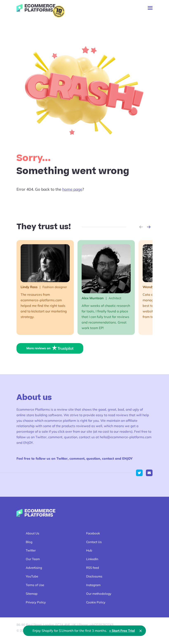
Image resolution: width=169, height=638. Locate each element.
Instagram (93, 585)
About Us (32, 533)
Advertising (34, 568)
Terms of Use (35, 585)
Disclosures (94, 576)
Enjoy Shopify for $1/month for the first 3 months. (84, 631)
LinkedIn (92, 559)
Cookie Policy (95, 602)
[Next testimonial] (149, 226)
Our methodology (98, 594)
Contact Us (94, 542)
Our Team (33, 559)
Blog (29, 542)
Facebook (93, 533)
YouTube (32, 576)
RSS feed (92, 568)
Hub (89, 550)
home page (72, 189)
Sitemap (32, 594)
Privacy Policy (36, 602)
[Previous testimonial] (141, 226)
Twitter (31, 550)
